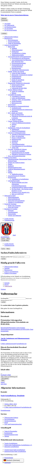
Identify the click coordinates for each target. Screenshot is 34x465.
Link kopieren (4, 378)
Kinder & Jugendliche (18, 80)
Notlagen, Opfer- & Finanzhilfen (21, 99)
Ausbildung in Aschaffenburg (20, 179)
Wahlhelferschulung (17, 174)
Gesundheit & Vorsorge (18, 96)
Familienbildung (16, 78)
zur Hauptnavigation (10, 27)
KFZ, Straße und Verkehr (15, 113)
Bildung (14, 93)
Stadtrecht (11, 166)
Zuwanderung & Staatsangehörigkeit (18, 106)
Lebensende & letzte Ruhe (19, 88)
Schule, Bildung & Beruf (15, 89)
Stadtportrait (15, 51)
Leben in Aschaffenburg (11, 45)
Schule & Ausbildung (18, 91)
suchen (3, 302)
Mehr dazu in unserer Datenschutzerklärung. (15, 15)
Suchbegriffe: (4, 298)
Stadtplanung (15, 129)
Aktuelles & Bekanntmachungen (21, 134)
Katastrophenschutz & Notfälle (20, 152)
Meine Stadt (11, 46)
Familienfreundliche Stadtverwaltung (22, 187)
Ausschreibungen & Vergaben (16, 176)
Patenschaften (12, 214)
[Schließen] (1, 373)
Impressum (7, 462)
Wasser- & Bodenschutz (18, 138)
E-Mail (9, 375)
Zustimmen (4, 20)
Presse (10, 171)
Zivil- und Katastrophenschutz (16, 156)
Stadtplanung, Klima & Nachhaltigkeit (19, 128)
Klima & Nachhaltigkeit (18, 131)
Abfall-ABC (15, 147)
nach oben (4, 384)
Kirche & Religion (17, 86)
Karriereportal (12, 177)
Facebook (3, 375)
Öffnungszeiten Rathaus (11, 37)
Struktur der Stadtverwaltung (16, 162)
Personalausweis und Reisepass (21, 58)
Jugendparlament (13, 212)
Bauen (13, 126)
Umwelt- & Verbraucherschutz (16, 133)
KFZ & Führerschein (18, 114)
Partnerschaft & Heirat (18, 85)
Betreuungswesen (17, 103)
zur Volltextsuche (9, 25)
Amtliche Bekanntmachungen (16, 169)
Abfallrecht (15, 141)
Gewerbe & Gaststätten (18, 151)
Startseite (7, 283)
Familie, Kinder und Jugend (16, 71)
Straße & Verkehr (17, 119)
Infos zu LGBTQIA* (18, 194)
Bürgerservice (8, 38)
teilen (2, 380)
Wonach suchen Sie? (7, 257)
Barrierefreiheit (8, 457)
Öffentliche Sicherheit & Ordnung (21, 154)
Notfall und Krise (17, 81)
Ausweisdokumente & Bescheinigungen (19, 56)
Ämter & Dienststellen (14, 43)
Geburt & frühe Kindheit (19, 73)
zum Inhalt (7, 23)
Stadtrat (10, 164)
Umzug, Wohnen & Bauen (15, 121)
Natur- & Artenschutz (18, 136)
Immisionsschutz (16, 139)
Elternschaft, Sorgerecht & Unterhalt (22, 75)
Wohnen (14, 124)
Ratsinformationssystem (15, 167)
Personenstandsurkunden (19, 63)
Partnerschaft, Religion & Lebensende (19, 83)
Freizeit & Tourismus (10, 204)
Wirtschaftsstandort (17, 50)
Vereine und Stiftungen (14, 215)
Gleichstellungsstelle (14, 181)
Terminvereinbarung (14, 41)
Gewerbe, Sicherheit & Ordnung (17, 149)
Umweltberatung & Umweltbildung (22, 146)
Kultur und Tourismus (14, 205)
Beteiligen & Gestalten (10, 209)
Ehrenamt (11, 210)
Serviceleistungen (13, 40)
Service (6, 284)
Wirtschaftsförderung (14, 199)
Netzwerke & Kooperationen (16, 200)
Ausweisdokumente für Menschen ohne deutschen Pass (21, 60)
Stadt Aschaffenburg (12, 396)
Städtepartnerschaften (18, 55)
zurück (3, 382)
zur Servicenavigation (10, 30)
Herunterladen (17, 329)
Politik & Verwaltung (10, 157)
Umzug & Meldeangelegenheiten (21, 123)
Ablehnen (3, 18)
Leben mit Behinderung (18, 98)
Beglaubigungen (16, 68)
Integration (15, 111)
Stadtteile (14, 48)
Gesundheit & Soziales (14, 94)
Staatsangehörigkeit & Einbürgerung (22, 109)
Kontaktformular (5, 410)
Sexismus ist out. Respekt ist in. (21, 192)
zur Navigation (8, 28)
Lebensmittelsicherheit (18, 144)
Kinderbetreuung (16, 76)
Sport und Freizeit (13, 207)
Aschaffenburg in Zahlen (19, 53)
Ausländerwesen (16, 108)
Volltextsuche (8, 286)
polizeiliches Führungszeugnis (20, 70)
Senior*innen (12, 104)
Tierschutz (14, 142)
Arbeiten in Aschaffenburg (15, 202)
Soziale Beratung (16, 101)
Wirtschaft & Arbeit (10, 195)
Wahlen (10, 172)
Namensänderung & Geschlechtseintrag (17, 65)
